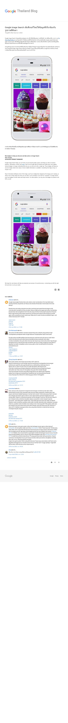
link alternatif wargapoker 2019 (17, 381)
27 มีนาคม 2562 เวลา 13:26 (16, 420)
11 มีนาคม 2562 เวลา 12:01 (16, 356)
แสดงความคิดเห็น (11, 457)
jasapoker (11, 413)
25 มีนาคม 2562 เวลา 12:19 (16, 385)
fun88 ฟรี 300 (36, 452)
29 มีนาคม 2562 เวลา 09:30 (16, 446)
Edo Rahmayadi (13, 330)
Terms (61, 476)
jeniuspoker (12, 428)
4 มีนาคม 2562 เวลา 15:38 (15, 327)
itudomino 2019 (13, 417)
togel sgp (11, 325)
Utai (10, 450)
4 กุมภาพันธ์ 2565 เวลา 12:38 (16, 454)
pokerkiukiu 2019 (13, 383)
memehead (12, 388)
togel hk (11, 323)
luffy (10, 424)
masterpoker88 (13, 378)
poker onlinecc (12, 379)
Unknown (11, 299)
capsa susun (12, 320)
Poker (10, 354)
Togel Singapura (13, 349)
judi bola (11, 321)
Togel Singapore (13, 350)
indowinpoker (34, 428)
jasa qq (10, 415)
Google (52, 476)
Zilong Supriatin (13, 359)
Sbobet (11, 347)
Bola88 (10, 352)
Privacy (57, 476)
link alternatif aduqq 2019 (15, 418)
